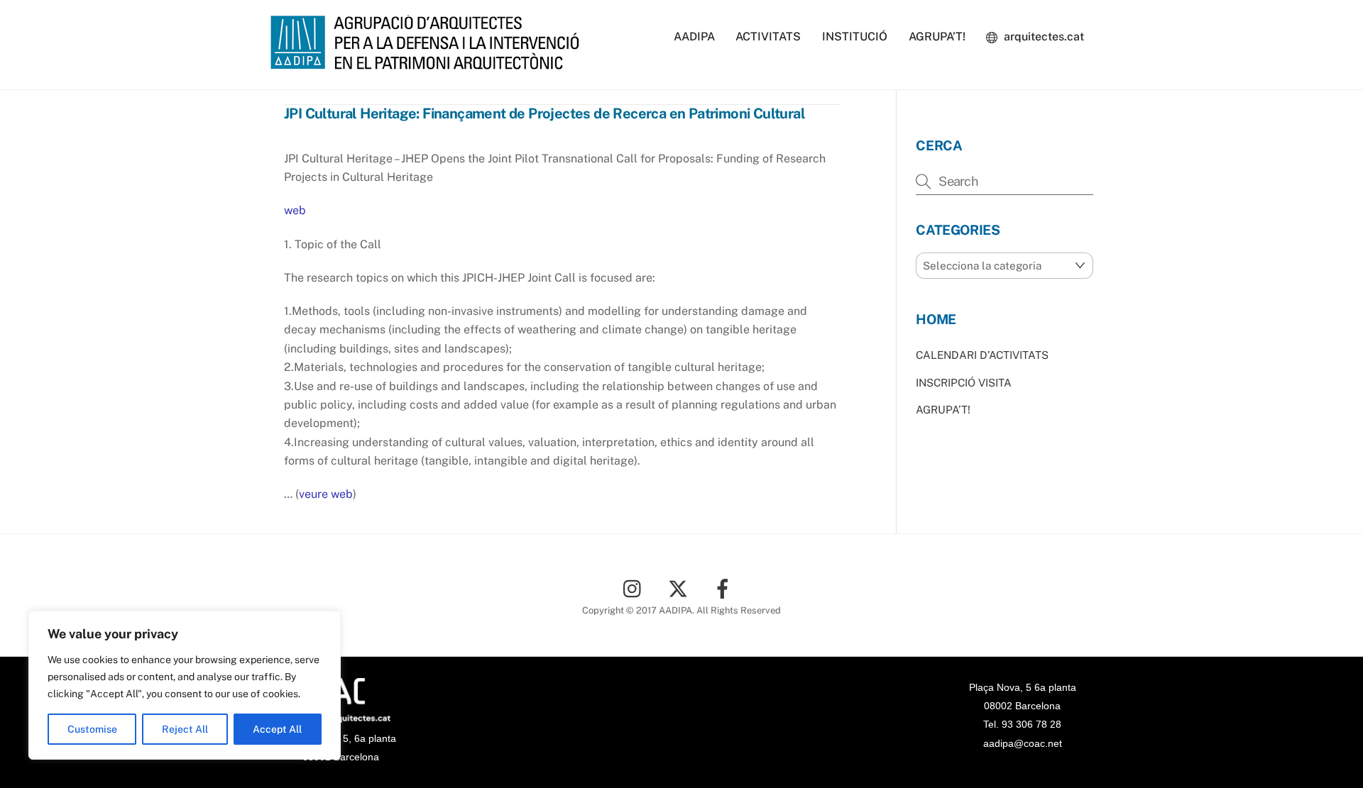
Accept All (277, 729)
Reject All (185, 729)
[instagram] (635, 588)
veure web (326, 494)
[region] (184, 685)
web (295, 210)
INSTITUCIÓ (854, 36)
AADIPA (694, 36)
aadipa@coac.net (1022, 743)
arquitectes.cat (1042, 36)
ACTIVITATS (768, 36)
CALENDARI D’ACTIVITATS (982, 355)
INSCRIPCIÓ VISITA (964, 383)
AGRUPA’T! (937, 36)
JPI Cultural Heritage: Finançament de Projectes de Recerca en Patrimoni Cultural (544, 113)
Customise (92, 729)
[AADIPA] (429, 62)
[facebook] (725, 588)
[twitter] (680, 588)
